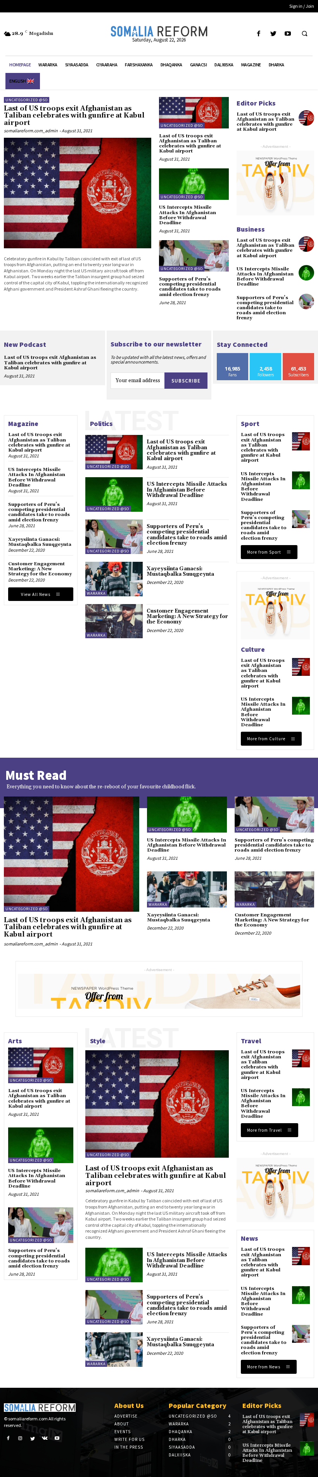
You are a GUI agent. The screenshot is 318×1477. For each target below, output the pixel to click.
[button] (304, 34)
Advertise (126, 1416)
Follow (266, 356)
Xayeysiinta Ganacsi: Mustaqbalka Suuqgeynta (39, 542)
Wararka (96, 593)
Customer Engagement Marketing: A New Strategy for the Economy (40, 569)
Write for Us (129, 1439)
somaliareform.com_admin (31, 130)
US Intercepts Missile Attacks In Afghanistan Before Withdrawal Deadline (187, 215)
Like (232, 356)
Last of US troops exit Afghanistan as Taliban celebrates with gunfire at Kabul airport (74, 115)
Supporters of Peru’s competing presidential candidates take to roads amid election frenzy (190, 287)
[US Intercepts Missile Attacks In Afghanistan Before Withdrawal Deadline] (194, 184)
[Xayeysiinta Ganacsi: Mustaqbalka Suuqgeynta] (114, 579)
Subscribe (185, 380)
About (121, 1424)
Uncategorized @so (26, 99)
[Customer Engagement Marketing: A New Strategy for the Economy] (114, 621)
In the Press (128, 1447)
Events (122, 1431)
